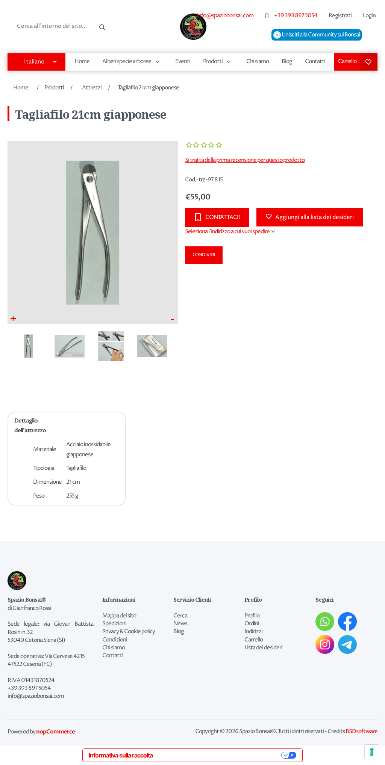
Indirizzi (253, 631)
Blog (287, 61)
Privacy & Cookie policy (128, 631)
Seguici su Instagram (324, 644)
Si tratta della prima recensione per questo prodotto (245, 160)
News (180, 624)
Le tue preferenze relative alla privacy (220, 755)
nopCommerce (55, 731)
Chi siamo (257, 61)
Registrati (340, 16)
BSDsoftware (361, 731)
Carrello (347, 61)
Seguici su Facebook (347, 621)
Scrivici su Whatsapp (324, 621)
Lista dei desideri (368, 62)
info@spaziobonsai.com (225, 16)
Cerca (101, 26)
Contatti (315, 61)
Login (369, 16)
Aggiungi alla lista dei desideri (314, 217)
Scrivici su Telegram (347, 644)
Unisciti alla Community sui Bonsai (320, 35)
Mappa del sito (119, 616)
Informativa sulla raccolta (121, 755)
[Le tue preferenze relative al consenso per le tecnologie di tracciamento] (372, 752)
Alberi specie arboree (126, 61)
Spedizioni (114, 624)
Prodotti (213, 61)
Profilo (251, 616)
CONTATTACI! (222, 217)
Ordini (251, 624)
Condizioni (114, 640)
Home (81, 61)
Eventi (182, 61)
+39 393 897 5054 (295, 16)
